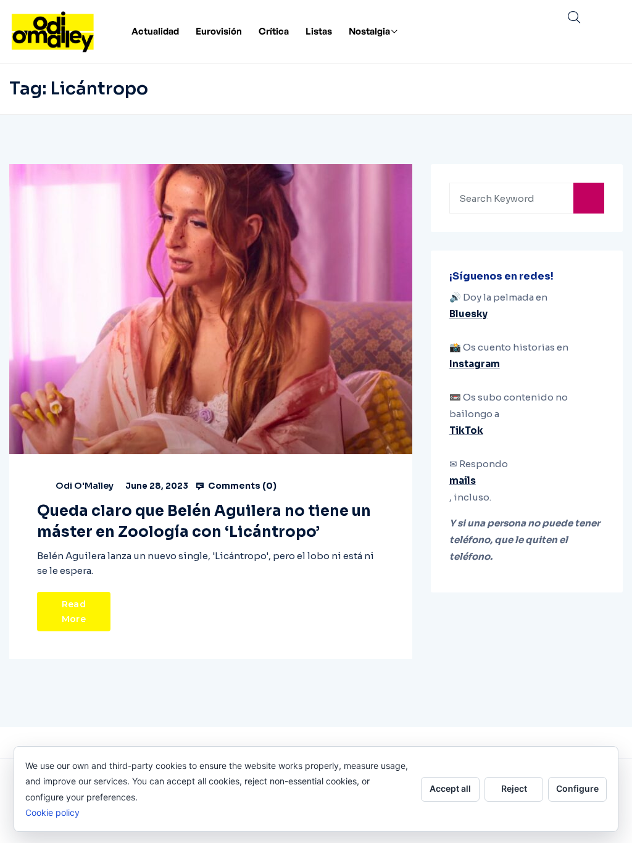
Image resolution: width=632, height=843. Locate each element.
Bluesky (468, 314)
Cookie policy (52, 812)
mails (462, 480)
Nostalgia (369, 31)
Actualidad (155, 31)
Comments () (241, 486)
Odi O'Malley (85, 485)
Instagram (474, 364)
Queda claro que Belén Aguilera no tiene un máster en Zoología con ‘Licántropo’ (204, 521)
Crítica (274, 31)
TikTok (466, 430)
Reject (514, 788)
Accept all (450, 788)
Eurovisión (219, 31)
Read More (74, 612)
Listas (319, 31)
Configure (577, 788)
